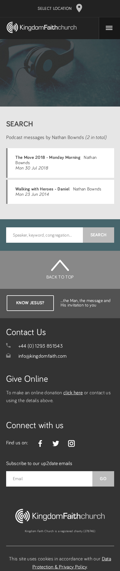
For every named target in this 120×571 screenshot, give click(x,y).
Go (103, 478)
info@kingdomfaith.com (42, 356)
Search (98, 235)
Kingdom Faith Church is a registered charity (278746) (60, 531)
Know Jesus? (30, 303)
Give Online (27, 379)
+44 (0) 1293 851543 (40, 346)
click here (73, 392)
